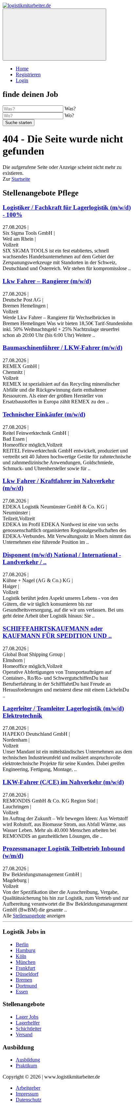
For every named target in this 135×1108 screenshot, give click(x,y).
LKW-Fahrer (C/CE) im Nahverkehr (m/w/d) (63, 782)
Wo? (69, 115)
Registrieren (28, 74)
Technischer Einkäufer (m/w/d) (44, 414)
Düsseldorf (27, 974)
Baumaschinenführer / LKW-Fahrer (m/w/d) (62, 347)
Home (22, 68)
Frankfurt (25, 968)
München (25, 962)
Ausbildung (28, 1059)
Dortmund (26, 985)
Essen (22, 991)
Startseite (20, 179)
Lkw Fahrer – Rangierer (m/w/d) (47, 281)
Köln (21, 956)
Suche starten (18, 122)
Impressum (27, 1094)
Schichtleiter (28, 1028)
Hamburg (25, 950)
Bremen (24, 980)
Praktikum (26, 1065)
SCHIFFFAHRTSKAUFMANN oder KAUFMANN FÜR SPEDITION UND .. (57, 632)
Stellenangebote (29, 915)
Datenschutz (28, 1099)
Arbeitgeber (28, 1088)
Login (22, 80)
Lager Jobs (27, 1017)
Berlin (22, 944)
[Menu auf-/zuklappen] (54, 35)
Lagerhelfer (28, 1022)
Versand (24, 1034)
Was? (70, 108)
